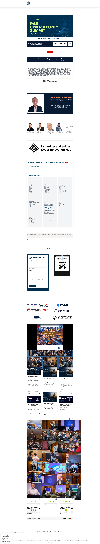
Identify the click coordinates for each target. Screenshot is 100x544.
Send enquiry (32, 284)
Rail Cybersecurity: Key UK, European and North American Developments (33, 369)
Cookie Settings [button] (4, 541)
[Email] (72, 517)
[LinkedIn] (67, 517)
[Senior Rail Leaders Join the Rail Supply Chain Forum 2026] (66, 370)
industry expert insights (34, 379)
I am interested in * (31, 272)
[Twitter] (79, 528)
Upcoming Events (30, 381)
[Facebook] (63, 517)
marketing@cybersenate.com (35, 166)
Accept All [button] (8, 541)
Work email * (30, 265)
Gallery (35, 369)
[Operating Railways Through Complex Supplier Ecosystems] (50, 395)
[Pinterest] (70, 517)
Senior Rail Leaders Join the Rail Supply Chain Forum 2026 (65, 370)
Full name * (30, 261)
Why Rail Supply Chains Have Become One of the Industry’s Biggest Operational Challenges (49, 370)
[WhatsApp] (68, 517)
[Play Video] (50, 336)
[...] (48, 385)
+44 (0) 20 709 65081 (20, 528)
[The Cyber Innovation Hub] (62, 315)
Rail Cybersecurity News (35, 380)
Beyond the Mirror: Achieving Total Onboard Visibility (65, 398)
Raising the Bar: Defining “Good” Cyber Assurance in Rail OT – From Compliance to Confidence (33, 398)
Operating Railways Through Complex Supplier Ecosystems (49, 395)
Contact (20, 529)
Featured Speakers (65, 380)
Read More (29, 391)
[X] (65, 517)
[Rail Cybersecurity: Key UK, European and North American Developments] (34, 369)
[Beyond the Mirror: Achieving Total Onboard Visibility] (66, 398)
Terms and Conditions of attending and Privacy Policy (20, 532)
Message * (30, 276)
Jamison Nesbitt (30, 378)
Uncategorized (64, 381)
